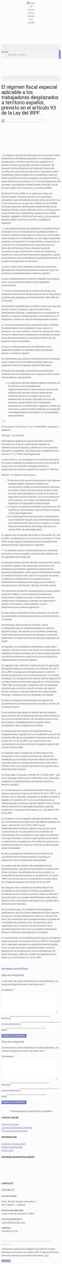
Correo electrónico (10, 1024)
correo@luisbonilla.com (13, 1222)
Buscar (4, 51)
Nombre (5, 1018)
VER (47, 1255)
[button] (31, 47)
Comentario (7, 990)
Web (3, 1030)
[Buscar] (60, 54)
